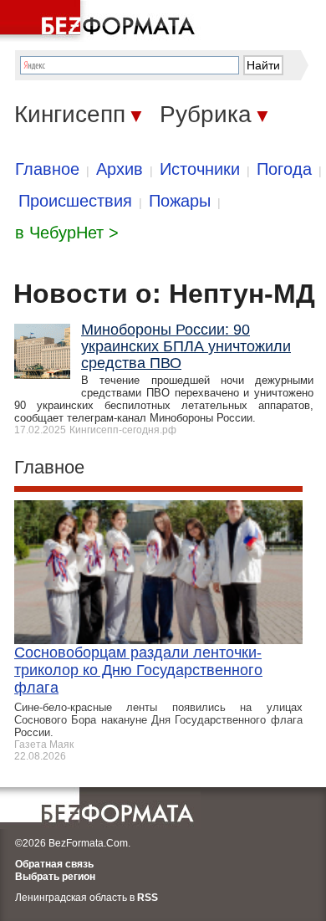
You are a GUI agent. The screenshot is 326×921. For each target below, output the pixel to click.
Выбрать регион (55, 877)
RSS (147, 897)
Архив (119, 169)
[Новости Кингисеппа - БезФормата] (100, 21)
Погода (284, 169)
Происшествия (75, 201)
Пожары (180, 201)
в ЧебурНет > (67, 232)
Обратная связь (54, 864)
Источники (200, 169)
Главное (47, 169)
